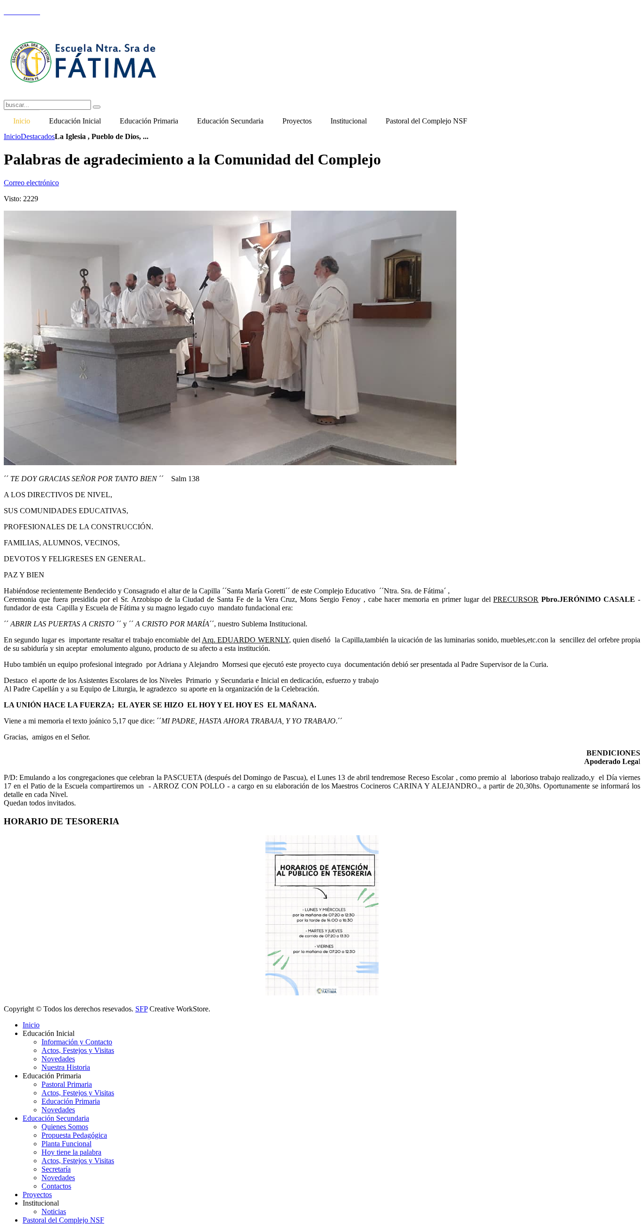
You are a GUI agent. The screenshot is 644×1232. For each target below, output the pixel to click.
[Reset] (96, 107)
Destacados (38, 136)
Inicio (12, 136)
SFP (141, 1009)
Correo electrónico (31, 183)
